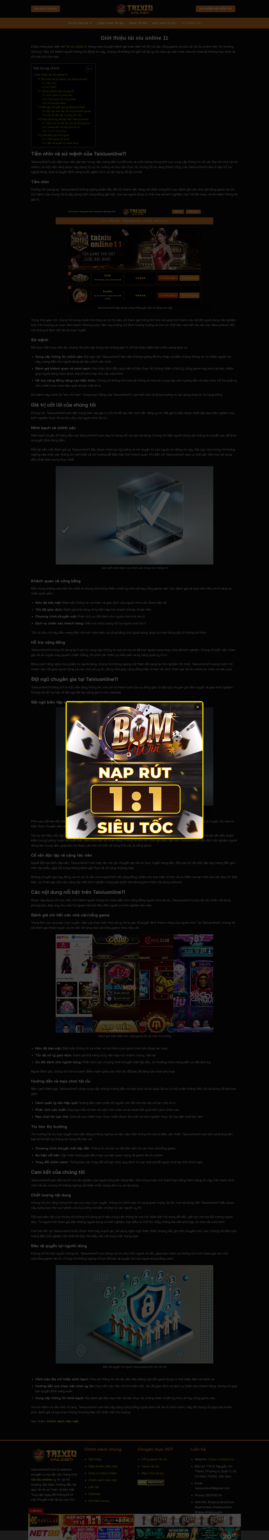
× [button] (197, 706)
